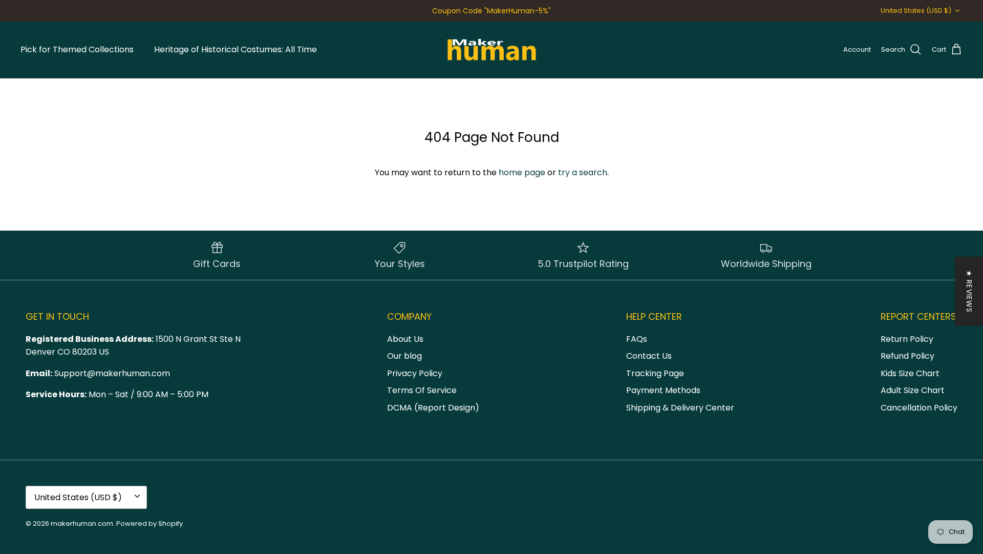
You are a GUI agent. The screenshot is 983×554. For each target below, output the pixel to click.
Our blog (404, 356)
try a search (582, 172)
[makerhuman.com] (492, 50)
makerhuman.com (82, 523)
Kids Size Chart (910, 373)
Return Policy (907, 339)
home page (522, 172)
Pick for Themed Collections (77, 49)
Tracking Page (655, 373)
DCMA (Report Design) (433, 408)
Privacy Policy (414, 373)
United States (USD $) (916, 10)
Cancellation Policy (919, 408)
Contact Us (649, 356)
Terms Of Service (422, 390)
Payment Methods (663, 390)
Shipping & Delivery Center (680, 408)
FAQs (636, 339)
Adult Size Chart (913, 390)
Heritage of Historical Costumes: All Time (235, 49)
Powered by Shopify (149, 523)
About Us (405, 339)
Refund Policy (907, 356)
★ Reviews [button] (969, 291)
